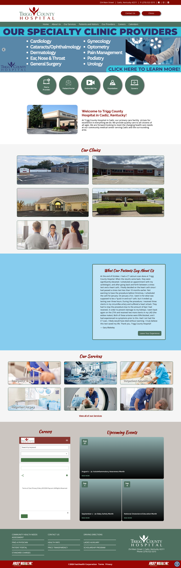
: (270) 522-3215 (147, 3)
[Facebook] (159, 2)
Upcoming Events (122, 432)
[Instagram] (163, 2)
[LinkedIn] (168, 2)
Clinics (151, 13)
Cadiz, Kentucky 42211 (127, 2)
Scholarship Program (94, 547)
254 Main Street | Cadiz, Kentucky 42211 (146, 549)
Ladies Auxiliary (91, 542)
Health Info (54, 542)
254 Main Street (107, 2)
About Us (56, 24)
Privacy (108, 564)
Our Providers (108, 24)
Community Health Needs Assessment (24, 536)
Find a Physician (20, 542)
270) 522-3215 (150, 551)
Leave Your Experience (150, 333)
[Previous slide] (4, 49)
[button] (177, 564)
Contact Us (130, 13)
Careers (121, 24)
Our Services (70, 24)
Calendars (133, 24)
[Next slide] (177, 49)
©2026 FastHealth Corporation (82, 564)
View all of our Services (90, 415)
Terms (101, 564)
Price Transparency (58, 547)
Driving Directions (93, 534)
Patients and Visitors (89, 24)
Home (46, 24)
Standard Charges (21, 552)
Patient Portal (19, 547)
